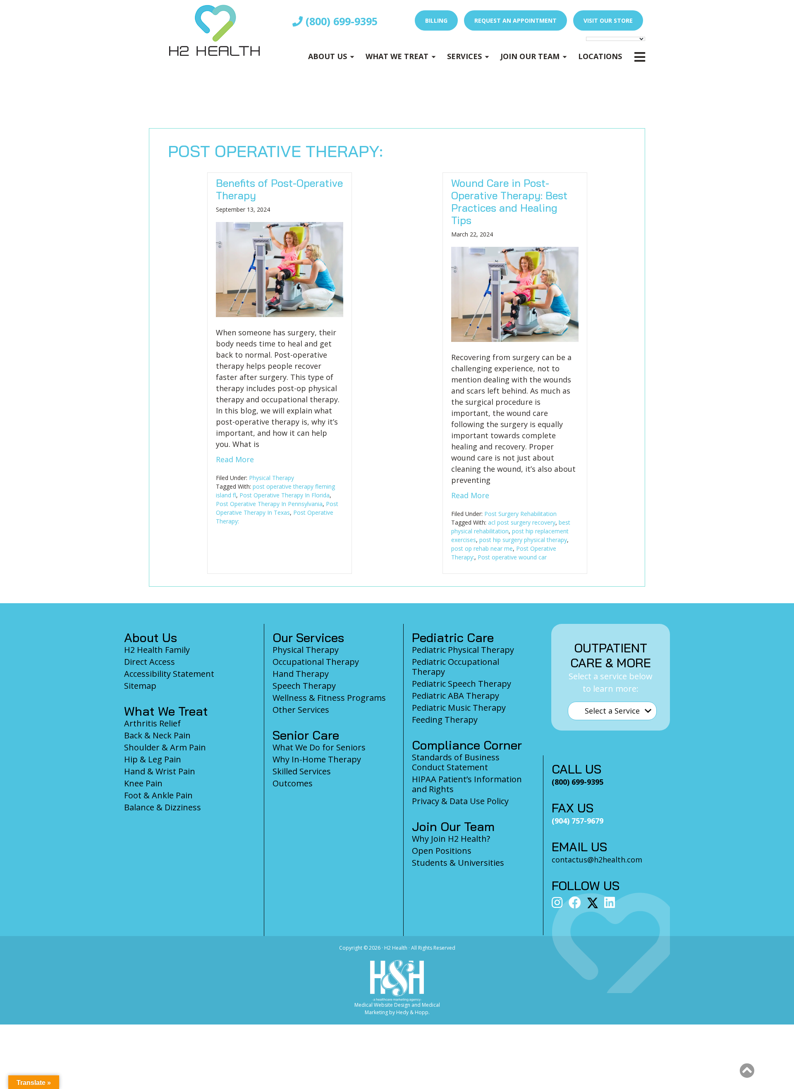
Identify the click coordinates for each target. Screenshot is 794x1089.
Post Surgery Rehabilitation (520, 514)
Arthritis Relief (152, 723)
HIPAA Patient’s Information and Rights (467, 784)
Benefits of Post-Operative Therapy (279, 189)
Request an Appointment (515, 20)
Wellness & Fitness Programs (329, 697)
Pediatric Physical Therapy (463, 649)
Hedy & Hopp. (413, 1012)
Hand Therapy (301, 673)
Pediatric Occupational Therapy (455, 666)
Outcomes (293, 783)
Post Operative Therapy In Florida (284, 495)
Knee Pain (143, 783)
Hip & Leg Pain (152, 759)
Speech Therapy (304, 685)
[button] (746, 1070)
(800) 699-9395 (340, 21)
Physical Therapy (271, 478)
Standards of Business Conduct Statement (456, 762)
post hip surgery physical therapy (523, 540)
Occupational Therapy (316, 661)
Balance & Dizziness (162, 807)
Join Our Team (530, 56)
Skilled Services (302, 771)
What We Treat (397, 56)
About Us (327, 56)
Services (464, 56)
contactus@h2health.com (597, 860)
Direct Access (149, 661)
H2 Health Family (157, 649)
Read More (235, 459)
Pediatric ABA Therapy (455, 695)
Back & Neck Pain (157, 735)
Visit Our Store (608, 20)
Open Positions (441, 850)
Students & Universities (458, 862)
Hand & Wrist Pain (159, 771)
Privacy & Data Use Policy (460, 801)
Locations (600, 56)
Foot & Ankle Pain (158, 795)
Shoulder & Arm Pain (165, 747)
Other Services (301, 709)
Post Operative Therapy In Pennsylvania (269, 504)
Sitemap (140, 685)
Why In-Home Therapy (317, 759)
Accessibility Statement (169, 673)
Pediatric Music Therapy (459, 707)
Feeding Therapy (445, 719)
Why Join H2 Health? (451, 838)
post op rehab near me (482, 548)
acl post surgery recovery (521, 522)
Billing (436, 20)
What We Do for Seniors (319, 747)
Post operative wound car (512, 557)
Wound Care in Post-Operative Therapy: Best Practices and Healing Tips (509, 202)
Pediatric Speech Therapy (461, 683)
